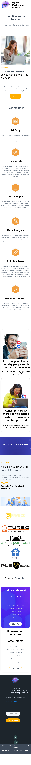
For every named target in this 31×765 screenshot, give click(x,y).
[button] (23, 5)
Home (4, 25)
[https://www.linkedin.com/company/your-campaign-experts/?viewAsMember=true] (15, 742)
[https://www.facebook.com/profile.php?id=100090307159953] (15, 737)
